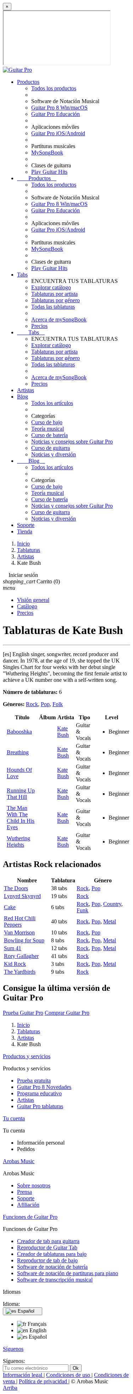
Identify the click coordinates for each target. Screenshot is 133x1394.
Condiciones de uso (69, 1375)
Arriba (10, 1388)
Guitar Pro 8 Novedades (44, 1087)
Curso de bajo (46, 422)
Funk (82, 910)
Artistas (25, 390)
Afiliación (28, 1205)
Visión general (33, 600)
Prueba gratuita (34, 1081)
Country (112, 904)
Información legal (23, 1375)
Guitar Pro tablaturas (40, 1106)
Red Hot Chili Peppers (19, 921)
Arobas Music (18, 1161)
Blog (22, 397)
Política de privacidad (43, 1381)
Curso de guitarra (50, 448)
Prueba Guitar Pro (23, 1013)
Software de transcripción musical (55, 1280)
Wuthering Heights (18, 841)
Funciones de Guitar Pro (30, 1217)
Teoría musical (47, 429)
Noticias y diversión (53, 454)
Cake (10, 907)
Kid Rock (15, 964)
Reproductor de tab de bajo (47, 1260)
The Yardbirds (19, 972)
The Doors (16, 888)
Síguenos (13, 1349)
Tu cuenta (14, 1118)
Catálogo (27, 606)
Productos (28, 82)
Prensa (24, 1192)
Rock (32, 704)
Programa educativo (39, 1093)
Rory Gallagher (21, 956)
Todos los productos (53, 88)
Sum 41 (12, 948)
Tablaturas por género (55, 300)
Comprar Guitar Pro (67, 1013)
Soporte (25, 525)
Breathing (18, 752)
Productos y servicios (26, 1056)
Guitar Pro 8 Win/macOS (59, 108)
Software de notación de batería (52, 1267)
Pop (45, 704)
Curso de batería (49, 435)
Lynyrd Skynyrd (22, 896)
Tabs (22, 275)
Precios (39, 326)
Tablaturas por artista (54, 294)
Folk (57, 704)
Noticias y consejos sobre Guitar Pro (72, 442)
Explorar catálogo (51, 287)
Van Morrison (19, 932)
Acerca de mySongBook (59, 319)
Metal (109, 921)
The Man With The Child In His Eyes (20, 817)
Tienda (24, 531)
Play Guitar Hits (49, 172)
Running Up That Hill (21, 793)
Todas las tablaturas (53, 307)
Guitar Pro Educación (55, 114)
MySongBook (47, 152)
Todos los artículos (52, 403)
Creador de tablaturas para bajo (52, 1254)
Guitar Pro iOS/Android (58, 133)
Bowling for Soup (24, 940)
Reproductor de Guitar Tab (47, 1248)
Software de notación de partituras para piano (67, 1273)
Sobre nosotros (33, 1185)
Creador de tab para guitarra (48, 1241)
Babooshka (19, 732)
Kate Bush (63, 731)
